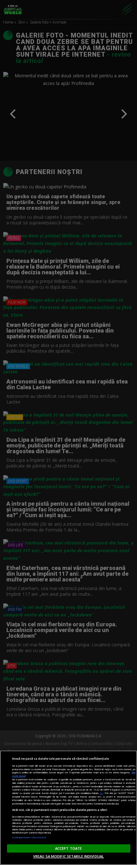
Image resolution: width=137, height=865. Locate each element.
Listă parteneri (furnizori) (29, 837)
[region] (68, 807)
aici (101, 793)
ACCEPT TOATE (68, 848)
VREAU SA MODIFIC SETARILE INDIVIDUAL (68, 856)
